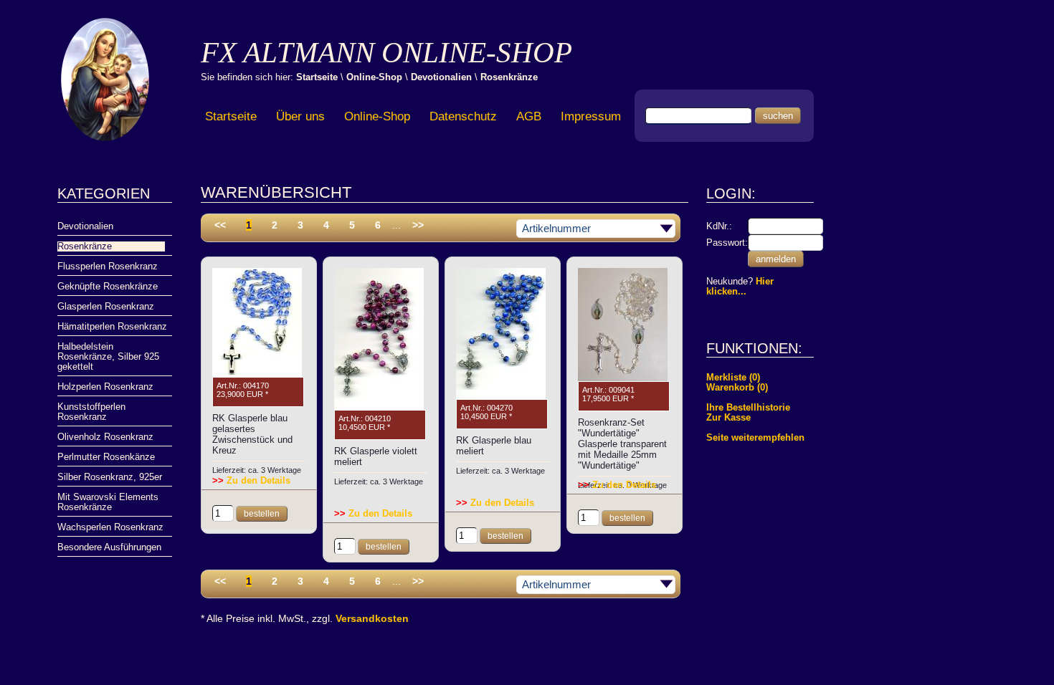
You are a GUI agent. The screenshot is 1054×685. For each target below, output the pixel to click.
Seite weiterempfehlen (755, 438)
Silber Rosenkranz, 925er (109, 477)
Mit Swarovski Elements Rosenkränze (107, 502)
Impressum (591, 116)
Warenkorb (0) (737, 388)
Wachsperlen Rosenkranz (110, 527)
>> (418, 225)
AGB (528, 116)
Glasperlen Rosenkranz (105, 307)
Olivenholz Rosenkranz (105, 437)
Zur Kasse (728, 418)
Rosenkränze (509, 77)
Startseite (317, 77)
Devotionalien (441, 77)
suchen (778, 115)
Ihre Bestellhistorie (748, 408)
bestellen (262, 514)
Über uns (300, 116)
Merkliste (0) (733, 378)
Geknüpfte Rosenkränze (107, 287)
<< (220, 225)
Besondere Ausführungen (109, 547)
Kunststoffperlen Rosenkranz (91, 412)
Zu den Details (251, 480)
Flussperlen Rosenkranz (107, 267)
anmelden (776, 259)
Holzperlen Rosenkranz (105, 387)
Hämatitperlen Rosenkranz (112, 327)
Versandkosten (372, 618)
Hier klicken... (740, 287)
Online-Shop (374, 77)
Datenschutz (463, 116)
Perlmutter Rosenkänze (106, 457)
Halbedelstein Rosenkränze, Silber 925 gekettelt (108, 357)
